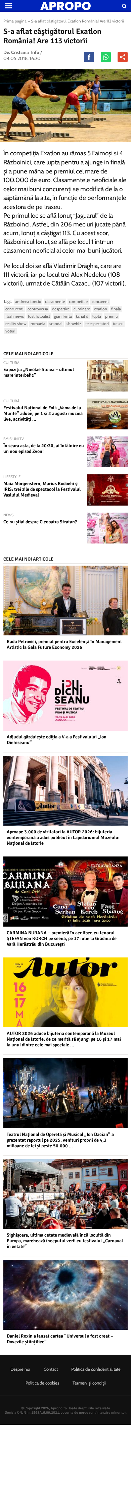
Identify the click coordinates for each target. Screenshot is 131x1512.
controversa (38, 308)
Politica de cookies (42, 1383)
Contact (51, 1369)
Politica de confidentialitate (96, 1369)
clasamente (55, 301)
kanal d (82, 316)
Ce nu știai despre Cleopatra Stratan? (40, 522)
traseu (118, 323)
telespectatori (97, 323)
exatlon (100, 308)
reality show (16, 323)
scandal (55, 323)
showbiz (74, 323)
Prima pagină (15, 20)
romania (38, 323)
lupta (96, 316)
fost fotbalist (39, 316)
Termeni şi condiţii (89, 1383)
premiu (111, 316)
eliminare (82, 308)
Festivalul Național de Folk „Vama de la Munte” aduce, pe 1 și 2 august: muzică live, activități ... (43, 413)
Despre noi (20, 1369)
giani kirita (63, 316)
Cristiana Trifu (25, 52)
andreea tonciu (28, 301)
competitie (78, 301)
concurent (100, 301)
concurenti (14, 308)
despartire (61, 308)
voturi (10, 330)
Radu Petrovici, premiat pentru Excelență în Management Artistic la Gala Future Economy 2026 (64, 644)
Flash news (14, 316)
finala (116, 308)
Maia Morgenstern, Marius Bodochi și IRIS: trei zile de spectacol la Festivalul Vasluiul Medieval (42, 489)
